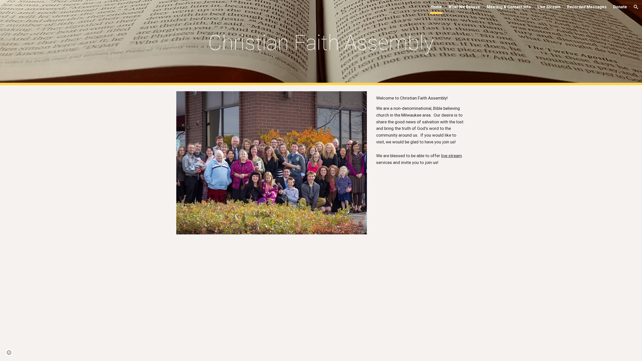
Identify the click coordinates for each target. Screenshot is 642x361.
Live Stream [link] (548, 7)
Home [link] (436, 7)
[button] (636, 7)
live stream (451, 155)
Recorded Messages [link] (587, 7)
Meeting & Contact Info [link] (509, 7)
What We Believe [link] (464, 7)
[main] (321, 43)
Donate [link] (620, 7)
